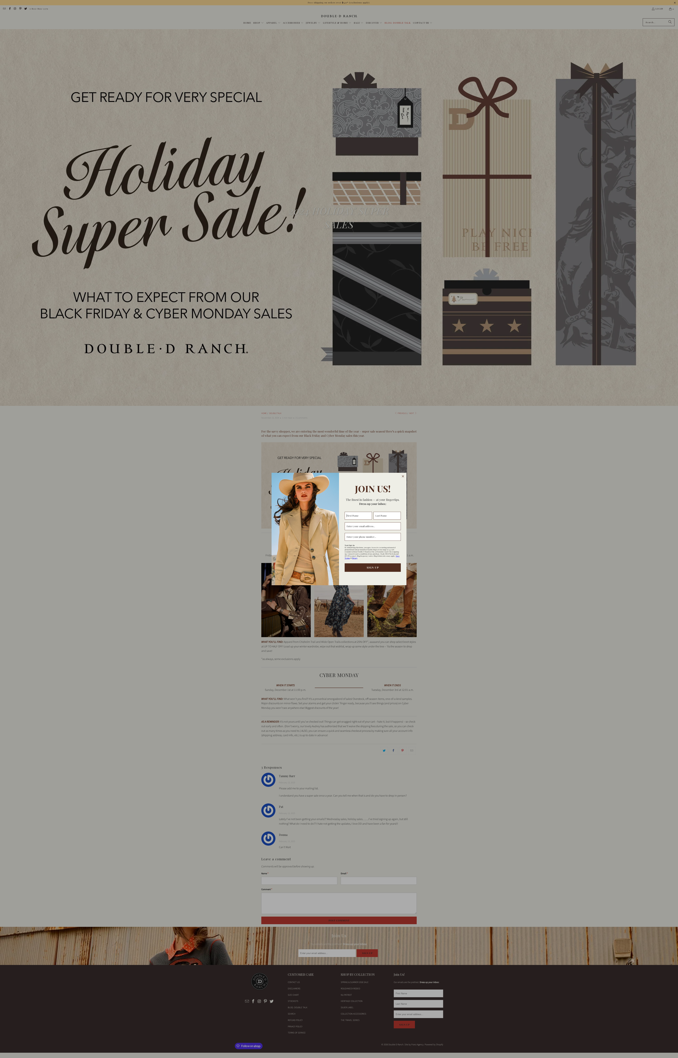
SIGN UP (373, 567)
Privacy (355, 558)
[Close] (403, 476)
